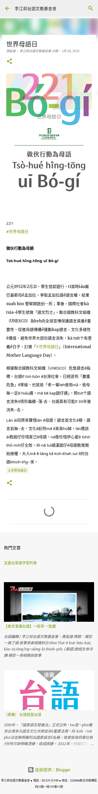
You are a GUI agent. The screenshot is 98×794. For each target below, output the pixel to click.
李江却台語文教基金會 (35, 8)
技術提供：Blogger (52, 769)
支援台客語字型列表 (20, 563)
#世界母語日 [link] (17, 231)
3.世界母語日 (17, 470)
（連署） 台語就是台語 (22, 714)
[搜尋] (91, 8)
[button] (9, 61)
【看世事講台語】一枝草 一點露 (30, 626)
